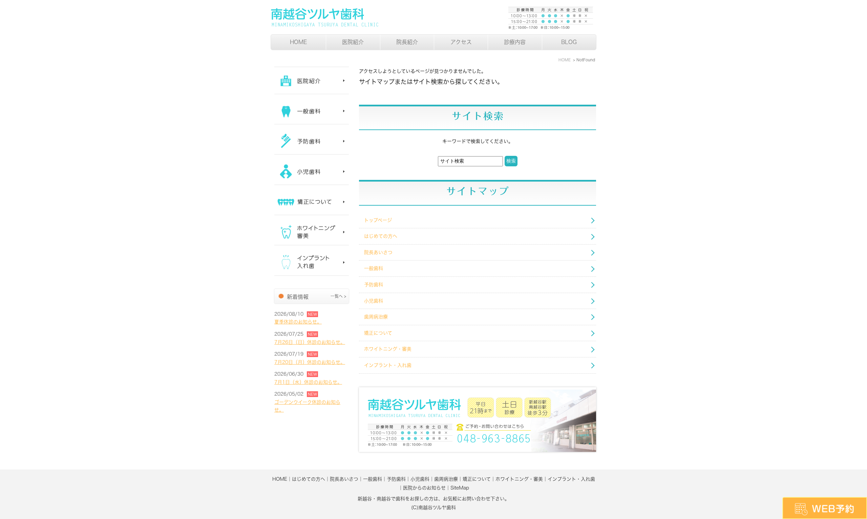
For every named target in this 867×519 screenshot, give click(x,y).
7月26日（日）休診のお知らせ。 (309, 342)
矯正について (378, 333)
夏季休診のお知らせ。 (298, 321)
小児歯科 (373, 300)
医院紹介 (353, 42)
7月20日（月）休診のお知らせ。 (309, 362)
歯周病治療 (376, 316)
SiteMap (459, 487)
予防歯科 (373, 284)
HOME (298, 42)
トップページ (378, 220)
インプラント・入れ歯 (387, 365)
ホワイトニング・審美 (387, 349)
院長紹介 (407, 42)
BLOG (569, 42)
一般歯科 (373, 268)
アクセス (461, 42)
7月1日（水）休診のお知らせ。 (308, 382)
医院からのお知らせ (424, 487)
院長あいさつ (378, 252)
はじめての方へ (380, 236)
